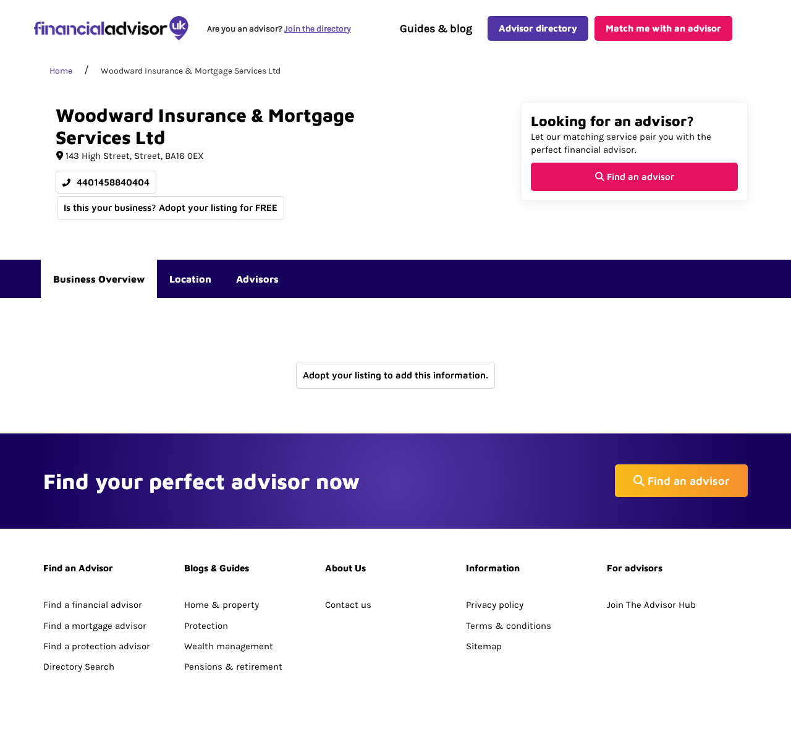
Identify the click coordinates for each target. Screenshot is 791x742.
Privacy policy (494, 604)
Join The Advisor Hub (651, 604)
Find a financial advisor (92, 604)
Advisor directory (538, 28)
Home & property (221, 604)
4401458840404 (112, 182)
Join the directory (317, 28)
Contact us (348, 604)
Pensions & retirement (233, 666)
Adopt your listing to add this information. (395, 375)
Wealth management (228, 646)
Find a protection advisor (96, 646)
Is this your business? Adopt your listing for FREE (170, 207)
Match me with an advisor (663, 28)
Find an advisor (639, 176)
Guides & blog (436, 28)
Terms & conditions (508, 625)
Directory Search (78, 666)
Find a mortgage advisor (94, 625)
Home (60, 71)
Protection (206, 625)
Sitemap (484, 646)
